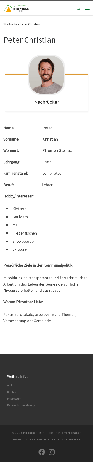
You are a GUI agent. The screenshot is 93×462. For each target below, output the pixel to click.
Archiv (11, 385)
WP (29, 439)
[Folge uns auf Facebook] (41, 452)
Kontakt (12, 392)
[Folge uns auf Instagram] (52, 452)
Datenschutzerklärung (21, 405)
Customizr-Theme (69, 439)
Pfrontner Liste (33, 433)
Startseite (10, 24)
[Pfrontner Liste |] (16, 7)
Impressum (14, 399)
